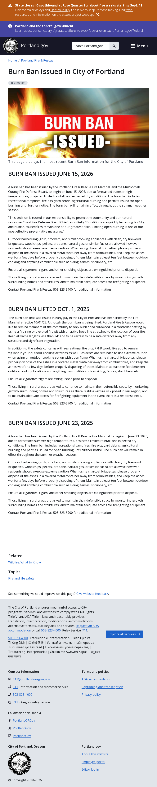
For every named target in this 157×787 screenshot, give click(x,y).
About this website (95, 754)
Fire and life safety (21, 578)
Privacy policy (91, 694)
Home (12, 60)
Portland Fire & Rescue (37, 60)
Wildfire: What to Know (24, 562)
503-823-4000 (51, 630)
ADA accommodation (96, 679)
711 (84, 630)
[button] (139, 46)
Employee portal (93, 762)
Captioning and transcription (102, 687)
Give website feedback (92, 594)
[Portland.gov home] (25, 45)
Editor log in (90, 769)
